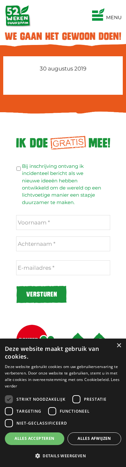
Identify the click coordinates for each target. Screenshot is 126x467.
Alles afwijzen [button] (94, 438)
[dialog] (63, 403)
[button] (63, 456)
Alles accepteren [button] (34, 438)
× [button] (118, 345)
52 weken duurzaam (63, 6)
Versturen (41, 294)
